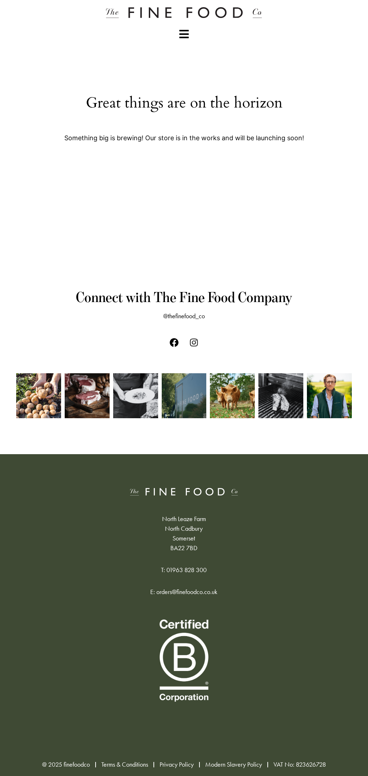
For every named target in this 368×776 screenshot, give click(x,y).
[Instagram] (194, 343)
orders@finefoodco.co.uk (186, 592)
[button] (184, 34)
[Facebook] (174, 343)
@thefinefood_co (184, 316)
